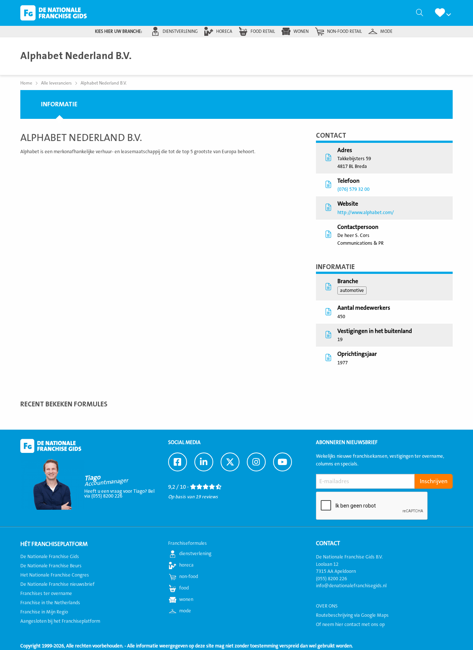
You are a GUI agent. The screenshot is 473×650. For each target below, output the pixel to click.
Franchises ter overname (46, 593)
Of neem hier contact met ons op (350, 624)
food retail (263, 31)
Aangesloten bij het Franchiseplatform (60, 621)
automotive (352, 290)
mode (386, 31)
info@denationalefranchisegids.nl (351, 585)
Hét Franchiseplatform (54, 544)
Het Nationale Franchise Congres (54, 575)
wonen (301, 31)
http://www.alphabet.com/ (365, 212)
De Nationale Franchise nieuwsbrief (57, 584)
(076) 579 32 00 (353, 189)
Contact (328, 543)
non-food (188, 576)
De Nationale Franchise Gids (53, 13)
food (184, 588)
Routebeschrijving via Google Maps (352, 615)
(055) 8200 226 (331, 578)
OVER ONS (327, 606)
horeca (224, 31)
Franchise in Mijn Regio (44, 612)
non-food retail (344, 31)
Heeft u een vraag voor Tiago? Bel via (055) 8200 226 (119, 494)
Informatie (59, 104)
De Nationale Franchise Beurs (51, 565)
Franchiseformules (187, 543)
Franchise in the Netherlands (50, 602)
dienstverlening (180, 31)
